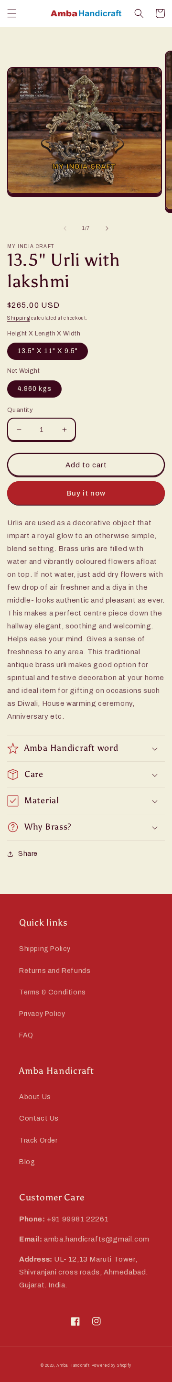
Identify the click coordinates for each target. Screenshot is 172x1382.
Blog (27, 1162)
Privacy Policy (42, 1013)
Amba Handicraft (73, 1365)
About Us (35, 1097)
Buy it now (86, 493)
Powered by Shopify (111, 1365)
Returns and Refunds (54, 970)
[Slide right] (107, 228)
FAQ (26, 1035)
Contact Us (39, 1118)
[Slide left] (64, 228)
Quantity (20, 410)
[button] (11, 13)
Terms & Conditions (52, 992)
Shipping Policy (45, 948)
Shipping (18, 318)
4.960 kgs (34, 388)
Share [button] (28, 853)
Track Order (38, 1140)
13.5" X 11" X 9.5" (47, 351)
